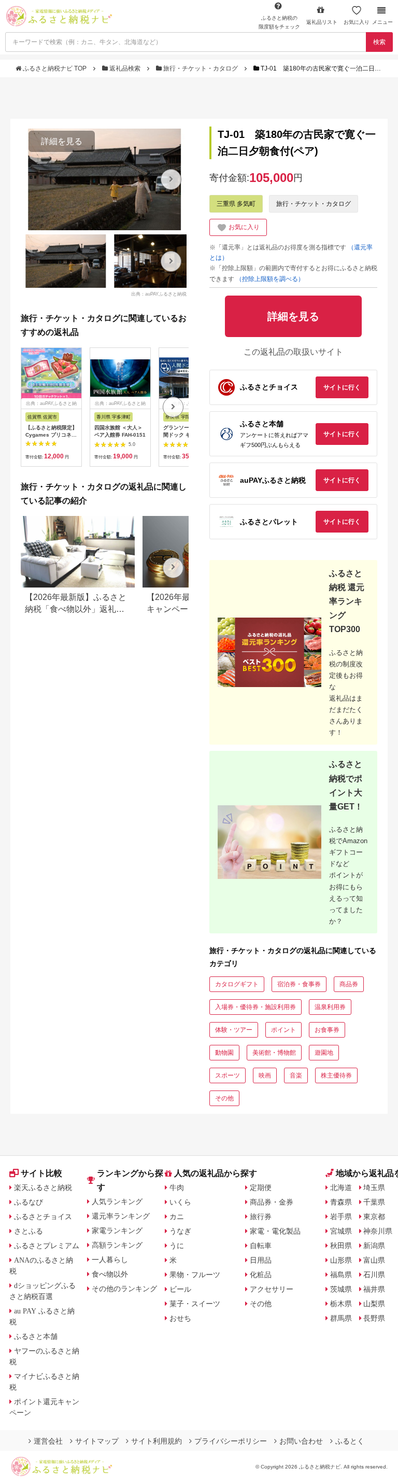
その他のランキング (124, 1288)
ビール (180, 1289)
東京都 (374, 1216)
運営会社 (48, 1441)
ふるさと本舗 (36, 1336)
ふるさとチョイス (43, 1216)
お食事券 (327, 1029)
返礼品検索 (125, 68)
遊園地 (324, 1052)
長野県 (374, 1318)
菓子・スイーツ (194, 1303)
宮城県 (341, 1231)
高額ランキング (117, 1245)
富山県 (374, 1260)
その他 (224, 1098)
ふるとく (349, 1441)
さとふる (28, 1231)
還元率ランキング (121, 1216)
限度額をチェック (279, 22)
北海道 (341, 1187)
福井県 (374, 1289)
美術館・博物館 (274, 1052)
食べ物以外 (110, 1274)
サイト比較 (41, 1173)
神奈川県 (377, 1231)
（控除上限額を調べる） (270, 279)
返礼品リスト (321, 22)
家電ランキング (117, 1230)
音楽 (296, 1075)
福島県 (341, 1274)
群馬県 (341, 1318)
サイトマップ (97, 1441)
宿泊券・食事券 (299, 984)
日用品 (261, 1260)
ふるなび (28, 1202)
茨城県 (341, 1289)
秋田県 (341, 1245)
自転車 (261, 1245)
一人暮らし (110, 1259)
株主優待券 (336, 1075)
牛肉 (176, 1187)
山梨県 (374, 1303)
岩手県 (341, 1216)
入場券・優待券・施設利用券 (255, 1007)
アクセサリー (271, 1289)
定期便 (261, 1187)
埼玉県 (374, 1187)
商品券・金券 (271, 1202)
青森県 (341, 1202)
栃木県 (341, 1303)
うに (176, 1245)
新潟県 (374, 1245)
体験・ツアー (233, 1029)
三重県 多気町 (236, 203)
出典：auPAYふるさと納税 (159, 293)
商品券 (348, 984)
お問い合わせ (301, 1441)
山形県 (341, 1260)
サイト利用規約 (156, 1441)
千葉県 (374, 1202)
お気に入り (356, 22)
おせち (180, 1318)
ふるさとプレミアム (46, 1245)
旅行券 (261, 1216)
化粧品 (261, 1274)
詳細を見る (61, 141)
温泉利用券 (330, 1007)
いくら (180, 1202)
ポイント (283, 1029)
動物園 (224, 1052)
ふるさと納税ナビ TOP (54, 68)
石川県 (374, 1274)
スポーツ (227, 1075)
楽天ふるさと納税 (43, 1187)
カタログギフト (237, 984)
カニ (176, 1216)
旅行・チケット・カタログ (200, 68)
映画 (265, 1075)
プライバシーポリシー (230, 1441)
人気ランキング (117, 1201)
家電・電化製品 (275, 1231)
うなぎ (180, 1231)
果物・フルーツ (194, 1274)
